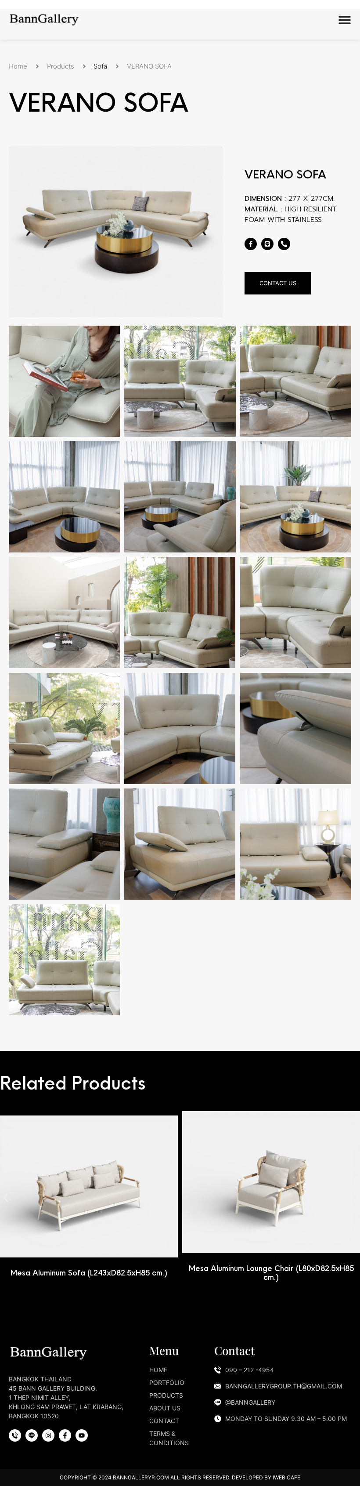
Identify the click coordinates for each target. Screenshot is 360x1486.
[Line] (267, 244)
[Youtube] (82, 1435)
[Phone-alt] (284, 244)
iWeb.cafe (286, 1477)
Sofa (100, 66)
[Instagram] (48, 1435)
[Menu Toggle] (344, 19)
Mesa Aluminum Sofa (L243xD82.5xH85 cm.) (89, 1273)
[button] (5, 1197)
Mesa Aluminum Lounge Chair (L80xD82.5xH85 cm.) (271, 1272)
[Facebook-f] (251, 244)
